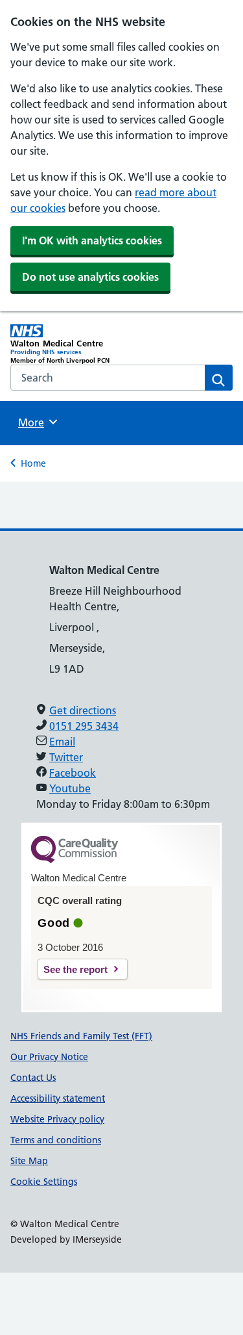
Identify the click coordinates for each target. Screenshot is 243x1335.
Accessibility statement (57, 1098)
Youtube (70, 788)
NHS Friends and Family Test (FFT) (81, 1036)
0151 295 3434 (84, 725)
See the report (75, 969)
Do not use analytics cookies (90, 276)
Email (62, 741)
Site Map (29, 1161)
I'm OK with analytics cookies (92, 240)
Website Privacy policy (57, 1119)
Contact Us (33, 1077)
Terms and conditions (55, 1140)
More (35, 422)
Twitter (66, 757)
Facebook (72, 772)
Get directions (82, 710)
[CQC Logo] (74, 860)
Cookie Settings (43, 1181)
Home (33, 463)
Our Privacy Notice (49, 1057)
